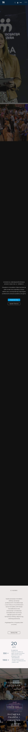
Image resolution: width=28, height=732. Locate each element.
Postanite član (14, 300)
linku (15, 624)
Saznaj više (14, 632)
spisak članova (14, 303)
